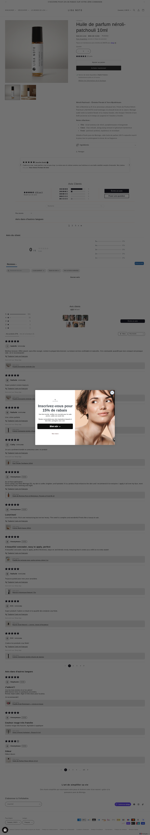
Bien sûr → (55, 426)
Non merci (55, 433)
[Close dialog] (112, 392)
